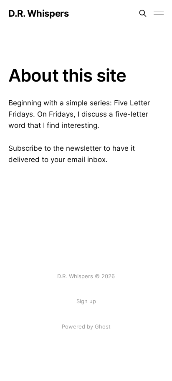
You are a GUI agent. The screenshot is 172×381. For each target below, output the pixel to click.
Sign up (86, 301)
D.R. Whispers (38, 13)
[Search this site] (143, 13)
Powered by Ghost (86, 326)
